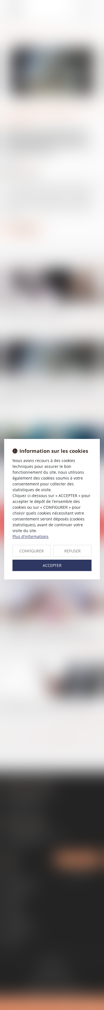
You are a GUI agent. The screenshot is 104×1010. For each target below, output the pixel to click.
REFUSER (72, 551)
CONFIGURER (31, 551)
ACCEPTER (52, 565)
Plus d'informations (30, 536)
